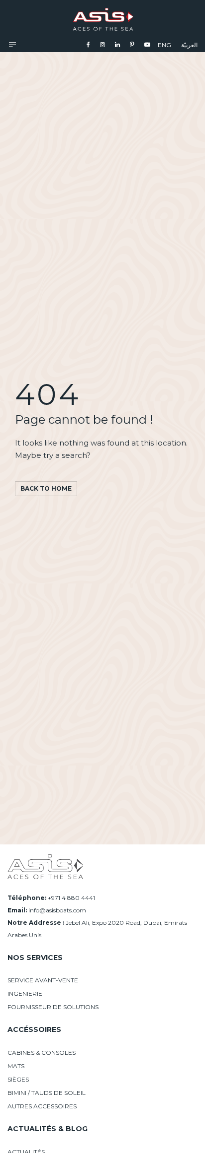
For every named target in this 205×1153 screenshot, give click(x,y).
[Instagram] (102, 44)
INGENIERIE (24, 993)
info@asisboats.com (57, 910)
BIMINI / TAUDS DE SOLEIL (46, 1092)
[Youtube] (147, 44)
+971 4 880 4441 (71, 897)
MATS (15, 1066)
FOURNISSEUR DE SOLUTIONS (53, 1007)
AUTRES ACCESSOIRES (42, 1106)
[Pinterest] (132, 44)
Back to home (46, 488)
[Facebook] (88, 44)
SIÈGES (18, 1079)
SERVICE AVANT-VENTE (42, 980)
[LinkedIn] (117, 44)
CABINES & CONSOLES (41, 1052)
